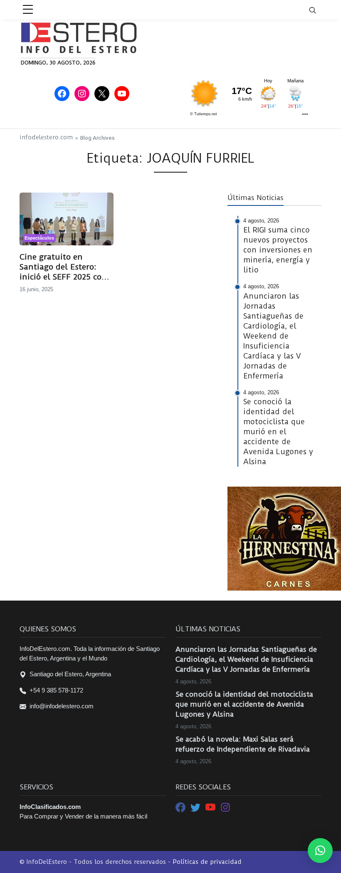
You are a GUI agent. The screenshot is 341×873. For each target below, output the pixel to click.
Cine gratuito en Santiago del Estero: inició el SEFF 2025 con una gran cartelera (63, 267)
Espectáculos (39, 237)
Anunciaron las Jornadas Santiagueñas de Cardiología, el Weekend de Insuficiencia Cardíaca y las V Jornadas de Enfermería (246, 659)
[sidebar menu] (28, 10)
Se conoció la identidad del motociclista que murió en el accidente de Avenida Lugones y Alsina (244, 704)
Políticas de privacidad (207, 862)
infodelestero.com (46, 137)
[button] (320, 850)
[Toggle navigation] (317, 9)
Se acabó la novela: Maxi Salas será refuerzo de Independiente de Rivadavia (242, 744)
